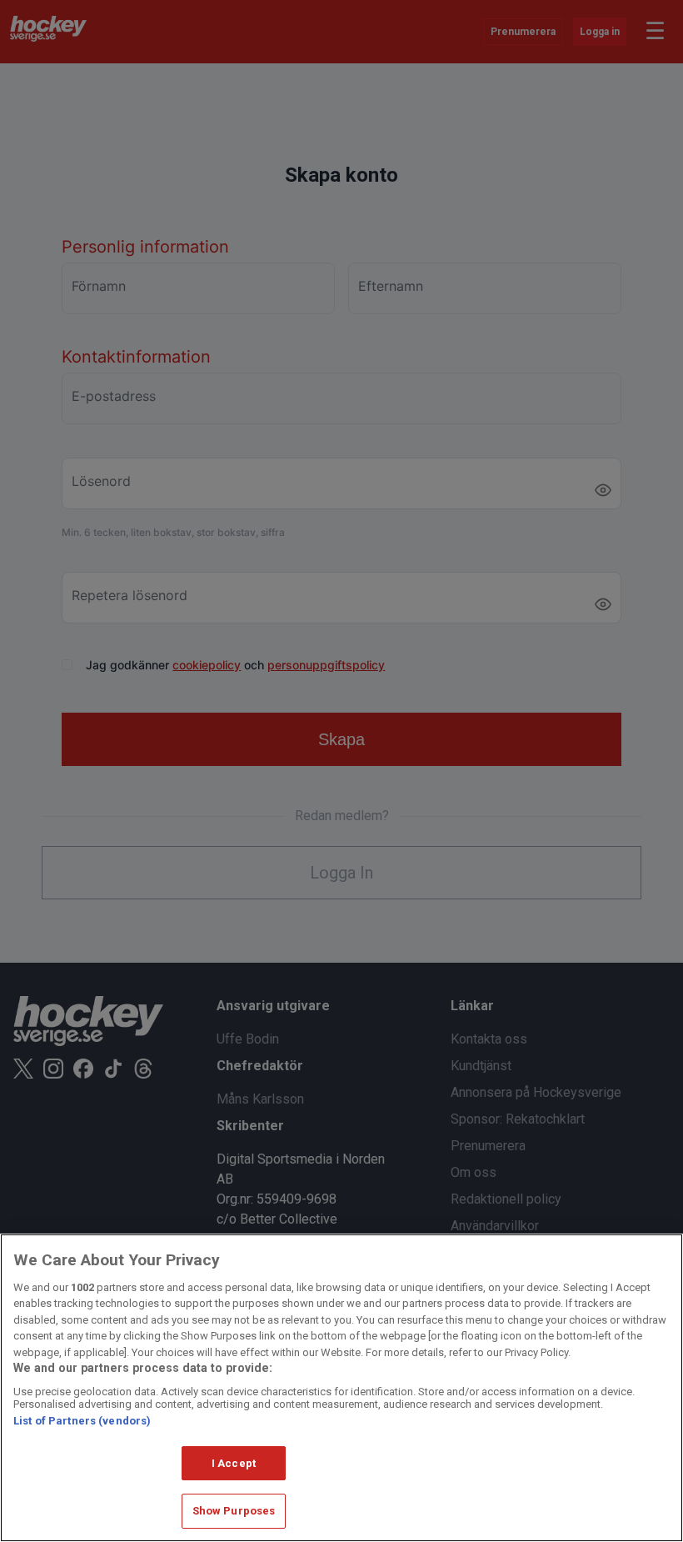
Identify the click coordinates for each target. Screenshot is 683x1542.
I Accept (234, 1463)
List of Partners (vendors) (82, 1420)
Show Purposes (234, 1510)
